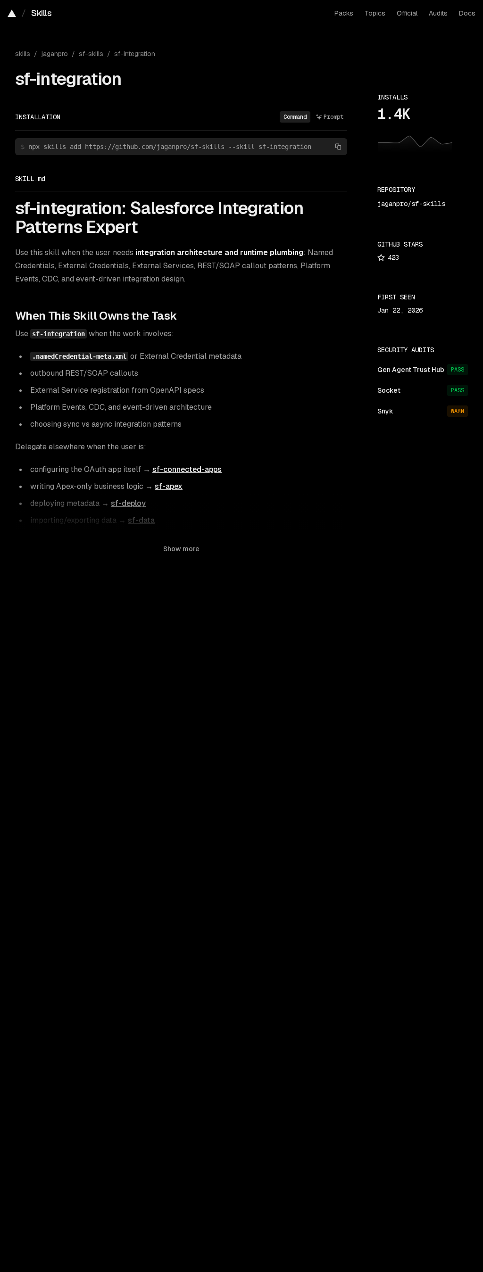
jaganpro (54, 54)
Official (407, 13)
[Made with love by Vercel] (12, 13)
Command (295, 117)
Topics (375, 13)
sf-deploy (128, 503)
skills (22, 54)
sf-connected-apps (187, 469)
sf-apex (169, 486)
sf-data (141, 520)
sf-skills (91, 54)
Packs (343, 13)
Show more (181, 549)
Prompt (333, 117)
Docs (467, 13)
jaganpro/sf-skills (411, 203)
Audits (438, 13)
